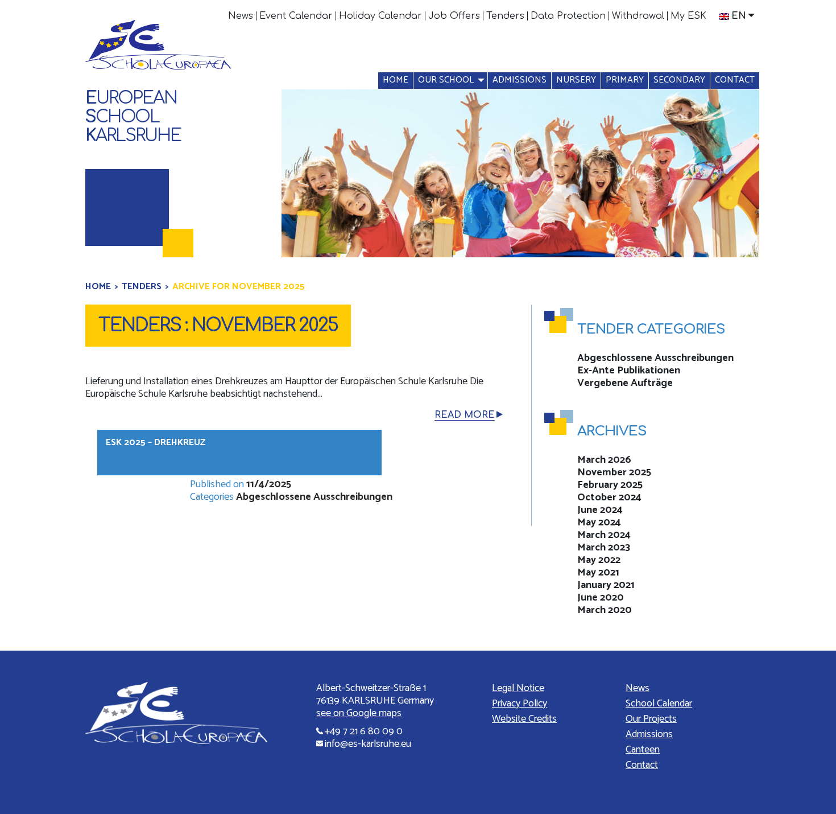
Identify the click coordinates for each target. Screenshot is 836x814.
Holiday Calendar (380, 15)
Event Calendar (296, 15)
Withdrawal (638, 15)
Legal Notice (518, 688)
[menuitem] (240, 15)
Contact (735, 80)
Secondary (679, 80)
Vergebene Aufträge (625, 383)
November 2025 (614, 472)
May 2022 (598, 560)
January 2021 (606, 585)
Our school (446, 80)
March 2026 (604, 459)
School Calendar (659, 703)
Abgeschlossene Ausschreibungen (314, 496)
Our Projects (651, 719)
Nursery (576, 80)
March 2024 (604, 535)
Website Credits (524, 719)
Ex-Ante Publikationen (628, 370)
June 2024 (600, 510)
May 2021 (598, 572)
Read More (464, 415)
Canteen (643, 749)
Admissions (520, 80)
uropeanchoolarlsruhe (133, 117)
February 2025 (610, 485)
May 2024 (599, 522)
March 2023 (603, 547)
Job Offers (454, 15)
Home (395, 80)
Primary (625, 80)
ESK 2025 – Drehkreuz (155, 442)
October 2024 (609, 497)
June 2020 (600, 597)
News (240, 15)
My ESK (688, 15)
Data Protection (568, 15)
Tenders (505, 15)
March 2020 (604, 610)
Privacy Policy (519, 703)
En (738, 16)
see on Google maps (359, 713)
